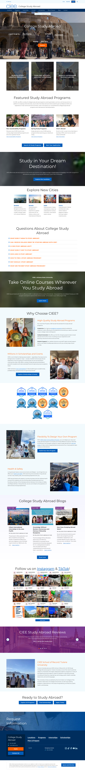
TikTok (63, 569)
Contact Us (15, 753)
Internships (25, 10)
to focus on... (48, 35)
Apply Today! (60, 702)
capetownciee (19, 572)
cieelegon (18, 603)
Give (64, 1)
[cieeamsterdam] (26, 573)
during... (36, 41)
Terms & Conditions (52, 766)
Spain (44, 172)
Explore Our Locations (42, 179)
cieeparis (30, 587)
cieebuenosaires (43, 572)
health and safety (18, 473)
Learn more (42, 300)
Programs (17, 10)
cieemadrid (54, 603)
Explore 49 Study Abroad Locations (42, 76)
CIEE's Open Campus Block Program (49, 440)
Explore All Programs (27, 702)
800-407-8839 (50, 750)
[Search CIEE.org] (77, 1)
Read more (42, 557)
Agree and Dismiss (68, 765)
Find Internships (61, 81)
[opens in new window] (21, 397)
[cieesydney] (62, 588)
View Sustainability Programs (13, 136)
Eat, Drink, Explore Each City (39, 83)
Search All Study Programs (32, 145)
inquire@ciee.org (14, 745)
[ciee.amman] (38, 604)
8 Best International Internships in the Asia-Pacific (16, 529)
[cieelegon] (14, 604)
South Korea (55, 172)
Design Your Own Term (13, 85)
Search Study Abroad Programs (17, 76)
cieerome (54, 587)
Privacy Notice (41, 766)
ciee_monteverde (68, 572)
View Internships (60, 136)
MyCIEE (68, 1)
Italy (49, 172)
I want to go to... (14, 34)
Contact (66, 10)
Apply (73, 1)
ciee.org (9, 1)
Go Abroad (37, 13)
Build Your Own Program (47, 450)
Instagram (45, 569)
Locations (9, 10)
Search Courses (11, 83)
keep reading (15, 545)
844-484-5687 (13, 743)
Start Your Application (53, 145)
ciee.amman (42, 603)
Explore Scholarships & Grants (27, 374)
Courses (33, 10)
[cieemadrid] (50, 604)
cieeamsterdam (31, 572)
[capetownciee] (14, 573)
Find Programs (11, 81)
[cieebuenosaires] (38, 573)
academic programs (56, 328)
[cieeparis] (26, 588)
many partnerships (21, 368)
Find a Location (36, 81)
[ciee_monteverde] (62, 573)
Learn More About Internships (64, 83)
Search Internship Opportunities (67, 76)
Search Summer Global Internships (66, 85)
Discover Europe (37, 85)
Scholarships (42, 10)
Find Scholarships (45, 702)
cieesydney (66, 587)
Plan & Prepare (51, 10)
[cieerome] (50, 588)
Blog (59, 10)
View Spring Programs (36, 136)
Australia (63, 172)
